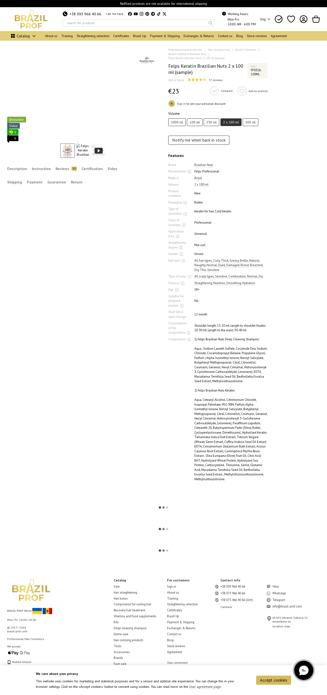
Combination (237, 276)
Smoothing (233, 283)
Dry (196, 270)
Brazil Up (139, 36)
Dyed (221, 265)
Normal (212, 265)
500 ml (250, 122)
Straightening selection (93, 36)
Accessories (122, 652)
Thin (203, 270)
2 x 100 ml (201, 184)
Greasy (234, 261)
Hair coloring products (128, 640)
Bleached (256, 265)
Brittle (244, 261)
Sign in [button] (181, 103)
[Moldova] (47, 610)
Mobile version (21, 662)
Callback (226, 607)
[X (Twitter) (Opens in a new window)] (164, 14)
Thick (224, 261)
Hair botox (121, 598)
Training (67, 36)
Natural (254, 261)
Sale (117, 587)
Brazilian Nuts (203, 165)
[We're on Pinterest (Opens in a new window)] (147, 14)
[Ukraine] (37, 610)
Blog (239, 36)
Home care (121, 634)
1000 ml (177, 122)
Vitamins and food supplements (135, 616)
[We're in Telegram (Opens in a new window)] (153, 14)
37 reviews (216, 80)
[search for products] (210, 23)
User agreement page (205, 686)
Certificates (121, 36)
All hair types (203, 261)
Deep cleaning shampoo (130, 628)
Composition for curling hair (132, 604)
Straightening (203, 283)
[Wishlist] (291, 19)
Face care (120, 664)
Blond (245, 265)
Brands (118, 658)
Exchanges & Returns (199, 36)
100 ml (195, 122)
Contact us (225, 36)
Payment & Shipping (165, 36)
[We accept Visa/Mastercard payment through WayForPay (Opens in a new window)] (19, 652)
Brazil (198, 178)
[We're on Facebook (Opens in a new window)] (130, 14)
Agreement (279, 36)
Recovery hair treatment (129, 610)
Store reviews (257, 36)
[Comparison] (278, 19)
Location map (281, 626)
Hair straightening (125, 592)
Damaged (232, 265)
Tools (118, 646)
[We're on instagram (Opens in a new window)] (141, 14)
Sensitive (213, 270)
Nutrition (219, 283)
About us (51, 36)
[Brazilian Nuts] (146, 59)
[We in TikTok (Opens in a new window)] (159, 14)
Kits (116, 622)
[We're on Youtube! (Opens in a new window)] (136, 14)
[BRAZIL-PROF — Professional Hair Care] (31, 589)
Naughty (199, 265)
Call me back (114, 14)
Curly (216, 261)
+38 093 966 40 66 (85, 14)
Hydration (248, 283)
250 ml (211, 122)
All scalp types (204, 276)
